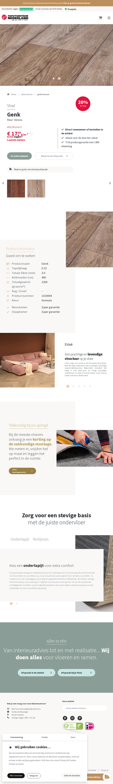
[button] (56, 3)
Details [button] (45, 737)
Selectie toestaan (72, 775)
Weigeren (34, 775)
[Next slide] (110, 183)
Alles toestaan (16, 775)
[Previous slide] (3, 183)
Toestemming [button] (16, 737)
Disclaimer (92, 770)
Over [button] (73, 737)
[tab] (53, 78)
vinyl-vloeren (27, 94)
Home (13, 94)
